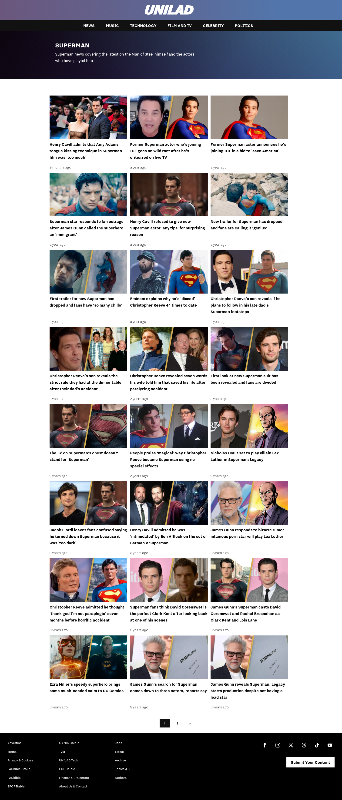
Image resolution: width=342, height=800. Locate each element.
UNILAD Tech (68, 760)
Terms (12, 752)
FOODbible (67, 769)
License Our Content (74, 778)
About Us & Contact (73, 786)
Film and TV (180, 25)
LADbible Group (18, 769)
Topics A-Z (123, 769)
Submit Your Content (310, 762)
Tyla (62, 752)
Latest (119, 752)
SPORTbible (16, 786)
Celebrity (213, 25)
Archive (120, 760)
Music (112, 25)
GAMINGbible (69, 743)
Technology (143, 25)
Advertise (14, 743)
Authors (121, 778)
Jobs (118, 743)
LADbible (14, 778)
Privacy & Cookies (20, 760)
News (89, 25)
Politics (244, 25)
